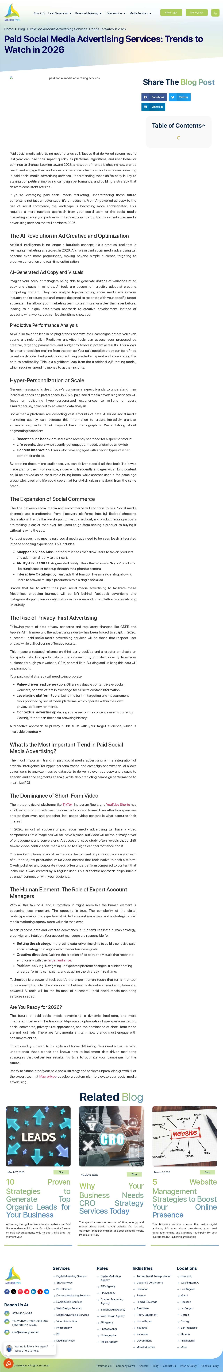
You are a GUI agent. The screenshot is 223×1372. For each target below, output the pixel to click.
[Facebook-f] (7, 1291)
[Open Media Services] (150, 13)
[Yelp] (40, 1291)
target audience (59, 960)
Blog (132, 1097)
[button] (154, 97)
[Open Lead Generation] (70, 13)
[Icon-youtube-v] (26, 1291)
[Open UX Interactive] (124, 13)
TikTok (67, 804)
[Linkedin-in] (33, 1291)
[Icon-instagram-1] (20, 1291)
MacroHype (48, 1076)
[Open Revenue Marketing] (100, 13)
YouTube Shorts (118, 804)
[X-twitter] (13, 1291)
